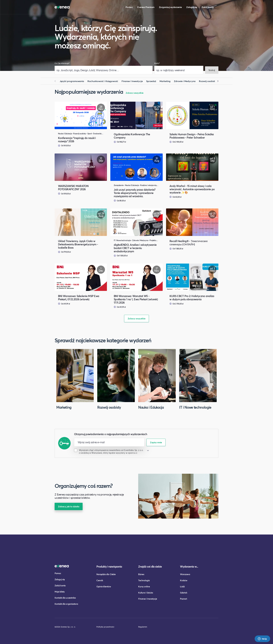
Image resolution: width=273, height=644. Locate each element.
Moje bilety (60, 591)
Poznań (183, 598)
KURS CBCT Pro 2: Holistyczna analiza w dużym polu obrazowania (191, 297)
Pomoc (129, 7)
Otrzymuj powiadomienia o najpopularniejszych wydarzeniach (110, 434)
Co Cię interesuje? (62, 63)
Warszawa (185, 574)
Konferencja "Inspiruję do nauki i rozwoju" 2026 (77, 139)
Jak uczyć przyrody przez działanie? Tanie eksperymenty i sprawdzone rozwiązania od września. (134, 193)
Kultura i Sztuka (145, 592)
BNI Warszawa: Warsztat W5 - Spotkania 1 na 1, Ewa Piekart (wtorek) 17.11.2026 (136, 299)
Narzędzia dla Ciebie (106, 574)
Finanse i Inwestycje (132, 81)
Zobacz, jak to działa (68, 506)
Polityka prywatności (105, 626)
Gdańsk (183, 592)
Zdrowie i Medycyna (185, 81)
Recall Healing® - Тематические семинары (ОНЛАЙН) (188, 242)
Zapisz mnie (156, 442)
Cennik (99, 580)
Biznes (141, 574)
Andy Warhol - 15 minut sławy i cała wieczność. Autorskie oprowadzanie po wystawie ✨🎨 (192, 189)
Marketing (165, 81)
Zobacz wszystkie (134, 92)
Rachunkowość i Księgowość (102, 81)
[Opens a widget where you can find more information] (262, 639)
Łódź (182, 586)
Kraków (183, 580)
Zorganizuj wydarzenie (170, 7)
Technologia (144, 580)
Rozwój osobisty (207, 81)
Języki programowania (72, 81)
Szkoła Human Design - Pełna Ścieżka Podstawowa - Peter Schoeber (191, 136)
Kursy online (144, 586)
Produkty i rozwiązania (109, 566)
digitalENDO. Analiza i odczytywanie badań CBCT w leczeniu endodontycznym (135, 248)
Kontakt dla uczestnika (65, 597)
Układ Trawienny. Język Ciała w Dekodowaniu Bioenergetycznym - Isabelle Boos (78, 244)
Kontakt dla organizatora (66, 603)
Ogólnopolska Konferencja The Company (132, 136)
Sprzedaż (151, 81)
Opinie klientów (103, 586)
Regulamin (142, 626)
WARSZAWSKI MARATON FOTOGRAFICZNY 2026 (73, 187)
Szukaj (211, 69)
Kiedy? (157, 63)
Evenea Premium (145, 7)
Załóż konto (208, 7)
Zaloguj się (191, 7)
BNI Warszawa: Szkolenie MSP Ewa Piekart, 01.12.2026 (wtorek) (78, 297)
